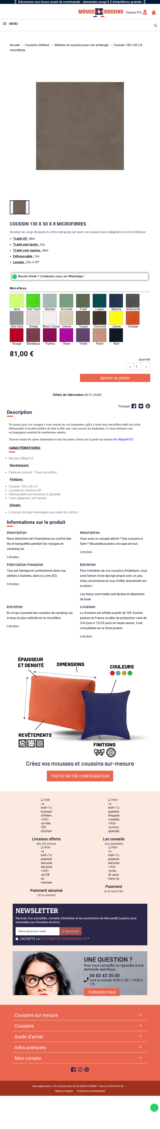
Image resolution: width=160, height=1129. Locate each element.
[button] (80, 289)
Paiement (113, 886)
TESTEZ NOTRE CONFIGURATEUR (80, 776)
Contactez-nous (102, 992)
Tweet (141, 406)
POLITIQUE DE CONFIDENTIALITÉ (63, 939)
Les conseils (113, 839)
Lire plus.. (13, 557)
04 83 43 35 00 (105, 975)
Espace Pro (134, 12)
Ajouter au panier (115, 378)
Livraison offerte (46, 839)
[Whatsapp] (154, 1108)
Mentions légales (64, 1091)
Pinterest (148, 406)
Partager (134, 406)
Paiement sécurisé (46, 890)
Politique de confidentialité (91, 1091)
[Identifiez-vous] (145, 13)
